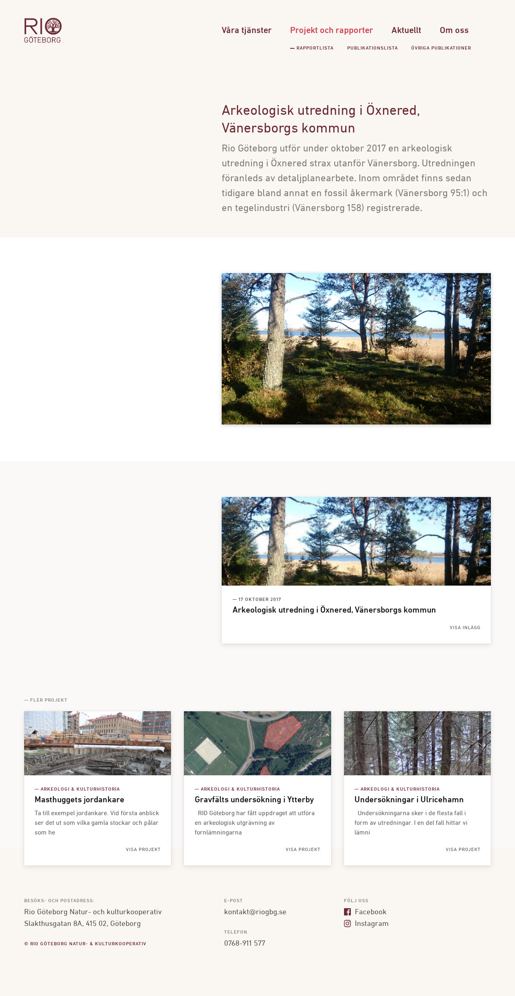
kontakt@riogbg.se (255, 912)
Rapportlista (315, 48)
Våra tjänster (247, 30)
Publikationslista (372, 48)
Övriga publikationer (441, 48)
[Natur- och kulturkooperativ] (43, 41)
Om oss (454, 30)
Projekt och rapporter (331, 30)
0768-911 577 (244, 944)
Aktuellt (406, 30)
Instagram (371, 924)
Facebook (370, 912)
